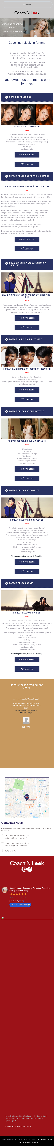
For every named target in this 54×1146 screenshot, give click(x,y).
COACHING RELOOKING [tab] (20, 97)
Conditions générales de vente (27, 1142)
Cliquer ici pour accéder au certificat (18, 1127)
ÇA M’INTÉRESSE (27, 155)
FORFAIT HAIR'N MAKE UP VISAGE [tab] (25, 339)
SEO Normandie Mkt (45, 1139)
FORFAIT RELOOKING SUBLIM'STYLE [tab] (26, 411)
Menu (29, 4)
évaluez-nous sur (19, 904)
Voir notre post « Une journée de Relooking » (27, 556)
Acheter (29, 164)
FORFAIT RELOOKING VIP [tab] (21, 583)
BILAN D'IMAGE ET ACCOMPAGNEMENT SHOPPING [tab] (27, 264)
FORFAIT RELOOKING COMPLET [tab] (24, 490)
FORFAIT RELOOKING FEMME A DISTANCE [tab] (29, 176)
